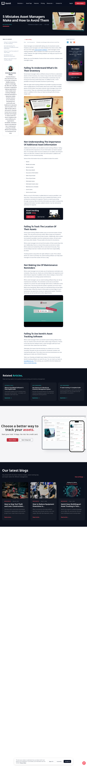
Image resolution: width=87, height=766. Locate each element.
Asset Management (31, 42)
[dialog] (43, 761)
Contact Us (59, 3)
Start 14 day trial (26, 440)
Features (36, 3)
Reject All (51, 761)
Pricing (43, 3)
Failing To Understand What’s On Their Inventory (10, 43)
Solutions (20, 3)
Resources (49, 3)
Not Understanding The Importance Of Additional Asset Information (11, 47)
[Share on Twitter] (71, 42)
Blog (25, 42)
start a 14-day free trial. (30, 363)
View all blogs (80, 477)
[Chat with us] (84, 763)
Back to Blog (28, 39)
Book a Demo (31, 216)
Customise (59, 761)
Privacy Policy (23, 762)
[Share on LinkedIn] (67, 42)
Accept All (67, 761)
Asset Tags (29, 3)
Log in (71, 3)
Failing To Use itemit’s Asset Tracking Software (10, 59)
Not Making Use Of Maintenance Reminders (9, 55)
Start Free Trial (41, 216)
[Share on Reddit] (74, 42)
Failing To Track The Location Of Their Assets (11, 51)
